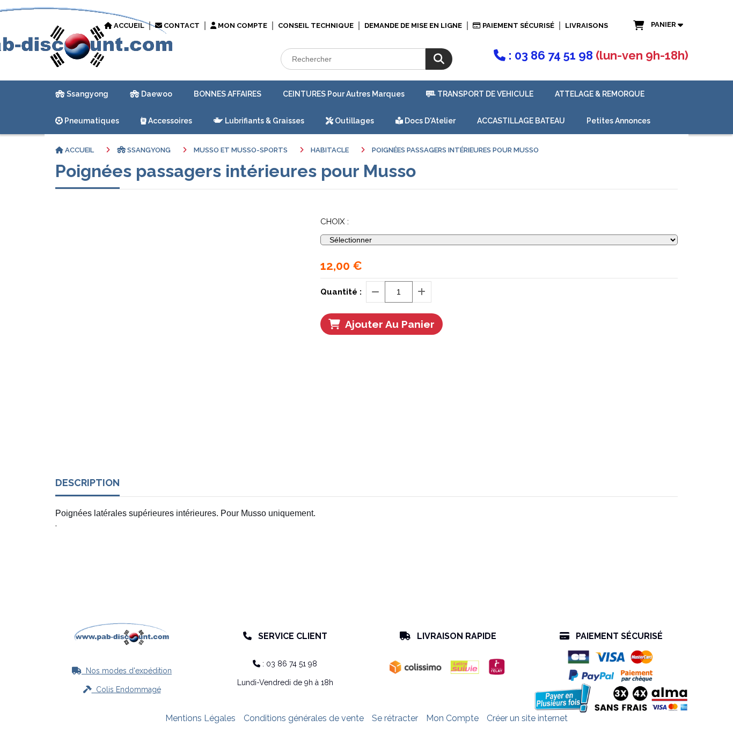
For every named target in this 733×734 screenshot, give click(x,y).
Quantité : (341, 292)
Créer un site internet (527, 718)
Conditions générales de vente (304, 718)
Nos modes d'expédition (122, 670)
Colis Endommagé (122, 689)
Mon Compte (452, 718)
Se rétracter (395, 718)
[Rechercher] (439, 59)
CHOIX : (334, 221)
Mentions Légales (200, 718)
